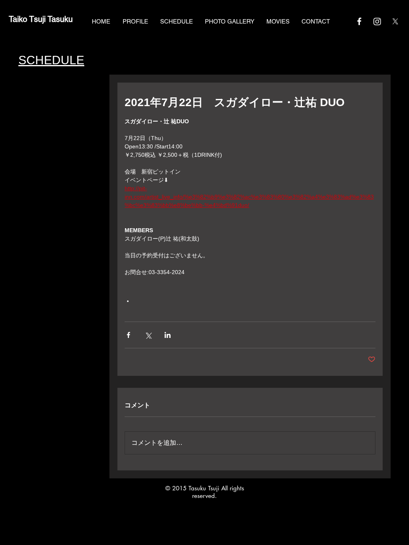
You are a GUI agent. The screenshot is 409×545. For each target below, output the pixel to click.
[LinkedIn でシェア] (167, 335)
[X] (395, 21)
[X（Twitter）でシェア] (148, 335)
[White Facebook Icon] (359, 21)
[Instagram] (377, 21)
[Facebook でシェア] (128, 335)
